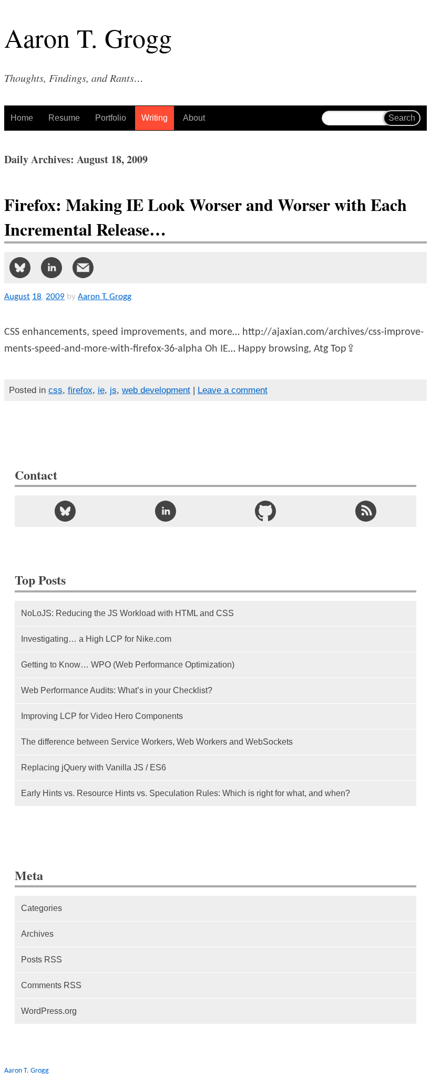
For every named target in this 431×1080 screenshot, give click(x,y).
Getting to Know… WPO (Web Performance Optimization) (127, 664)
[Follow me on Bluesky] (65, 511)
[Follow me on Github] (266, 511)
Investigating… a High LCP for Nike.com (96, 638)
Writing (154, 117)
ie (101, 390)
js (113, 390)
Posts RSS (41, 959)
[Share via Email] (83, 267)
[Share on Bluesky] (20, 267)
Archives (37, 933)
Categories (41, 908)
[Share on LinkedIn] (51, 267)
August (17, 296)
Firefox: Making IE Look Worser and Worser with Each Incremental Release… (205, 216)
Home (22, 117)
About (194, 117)
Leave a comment (233, 390)
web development (156, 390)
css (55, 390)
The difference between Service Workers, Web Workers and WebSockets (157, 741)
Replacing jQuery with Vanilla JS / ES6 (93, 767)
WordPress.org (49, 1011)
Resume (64, 117)
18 (37, 296)
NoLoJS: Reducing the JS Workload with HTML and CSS (127, 613)
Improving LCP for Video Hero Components (102, 716)
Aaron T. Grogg (26, 1071)
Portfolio (110, 117)
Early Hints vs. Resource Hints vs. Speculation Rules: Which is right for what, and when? (185, 793)
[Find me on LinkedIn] (165, 511)
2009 (55, 296)
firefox (80, 390)
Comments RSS (51, 985)
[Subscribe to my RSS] (366, 511)
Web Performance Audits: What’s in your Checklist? (116, 690)
